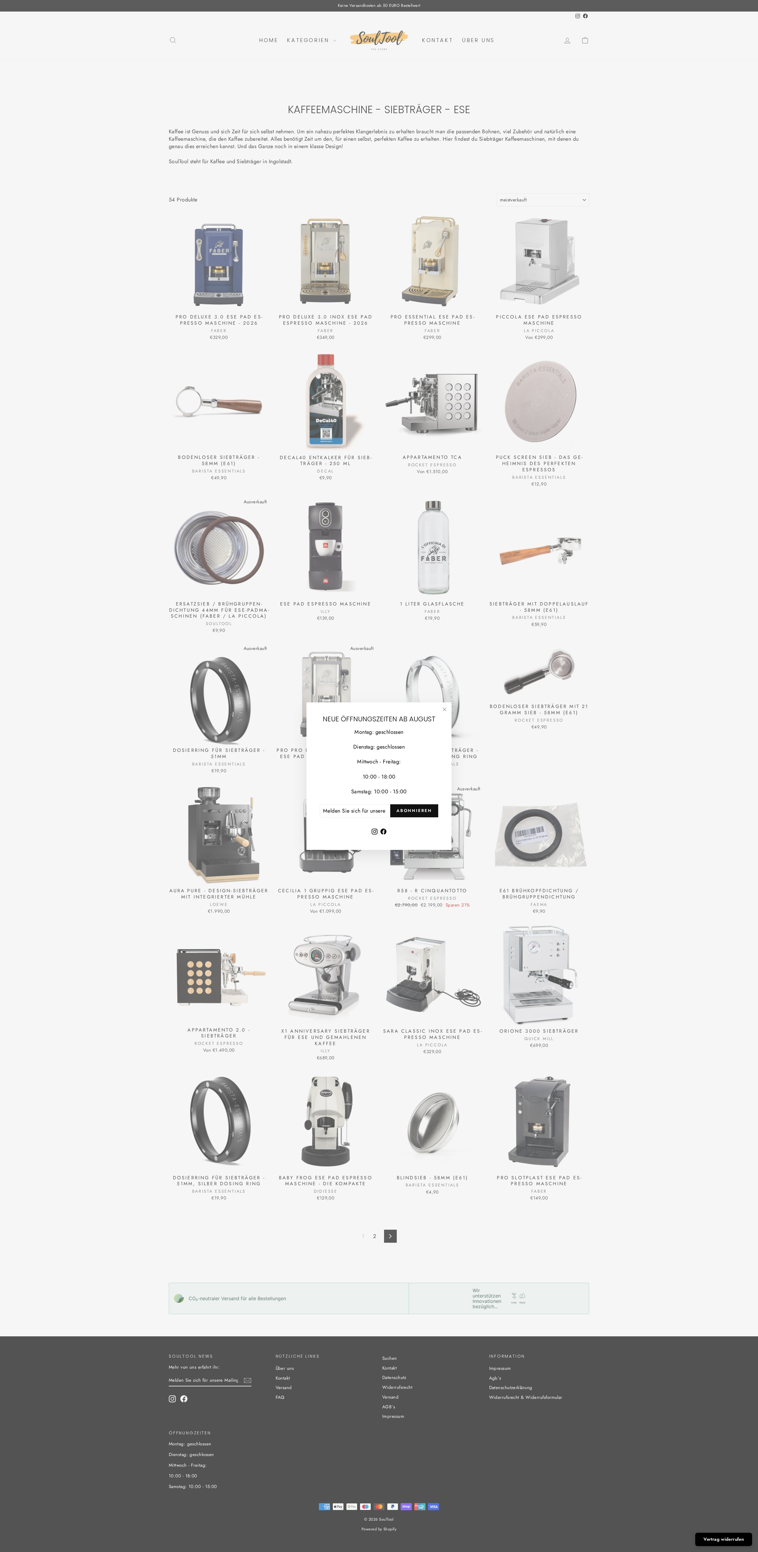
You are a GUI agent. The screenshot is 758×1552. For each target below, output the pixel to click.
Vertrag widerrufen (724, 1539)
